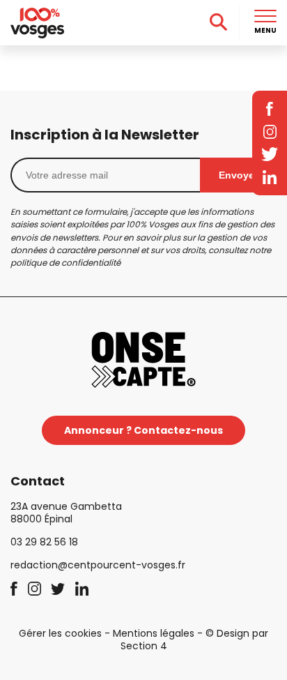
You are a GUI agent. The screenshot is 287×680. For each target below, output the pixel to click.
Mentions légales (153, 633)
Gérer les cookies (60, 633)
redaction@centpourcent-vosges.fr (97, 565)
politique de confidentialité (65, 263)
